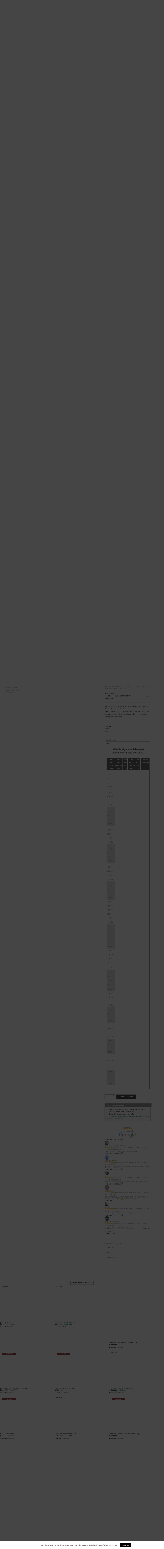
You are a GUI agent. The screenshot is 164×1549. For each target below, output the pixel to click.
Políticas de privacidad (110, 1545)
